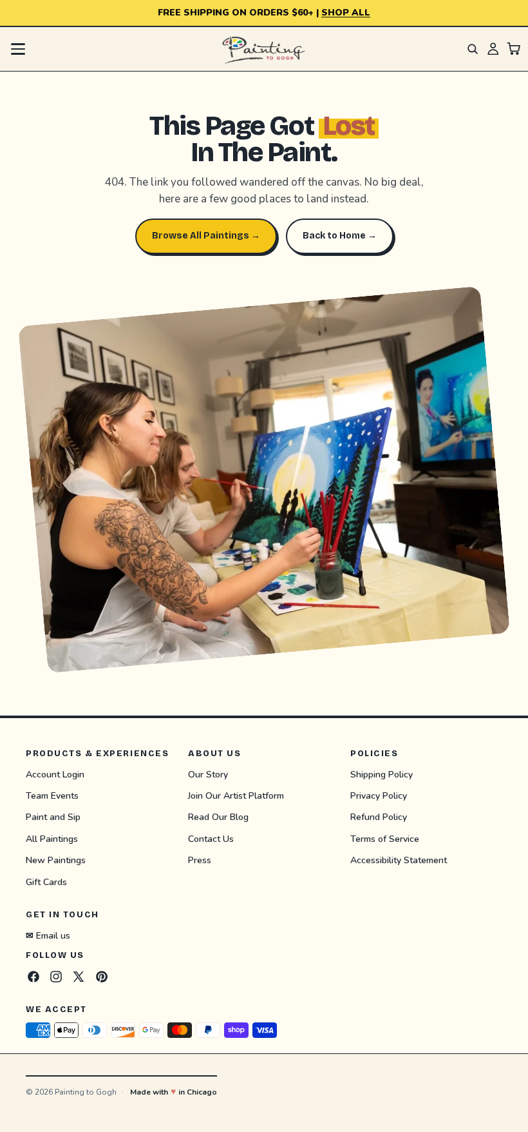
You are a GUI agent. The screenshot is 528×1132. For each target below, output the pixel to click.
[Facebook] (33, 976)
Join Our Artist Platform (236, 796)
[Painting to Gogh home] (264, 49)
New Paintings (56, 860)
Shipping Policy (381, 774)
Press (199, 860)
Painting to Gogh (86, 1092)
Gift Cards (46, 881)
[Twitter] (78, 976)
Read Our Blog (218, 817)
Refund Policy (378, 817)
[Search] (472, 49)
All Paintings (52, 838)
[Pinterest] (102, 976)
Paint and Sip (53, 817)
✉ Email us (48, 935)
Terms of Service (384, 838)
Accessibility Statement (398, 860)
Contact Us (211, 838)
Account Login (55, 774)
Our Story (208, 774)
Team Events (52, 796)
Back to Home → (340, 235)
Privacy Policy (378, 796)
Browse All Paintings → (206, 235)
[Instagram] (56, 976)
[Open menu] (18, 49)
